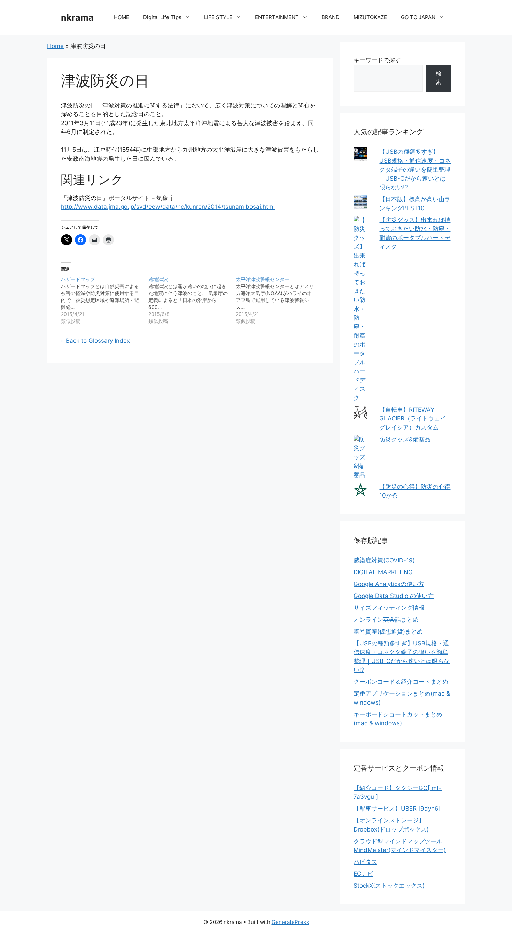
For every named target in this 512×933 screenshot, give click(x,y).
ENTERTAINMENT (277, 17)
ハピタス (365, 861)
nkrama (77, 17)
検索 (439, 78)
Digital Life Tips (162, 17)
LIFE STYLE (218, 17)
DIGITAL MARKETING (383, 572)
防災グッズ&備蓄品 (404, 439)
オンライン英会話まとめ (386, 619)
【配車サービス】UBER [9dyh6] (397, 808)
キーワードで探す (377, 59)
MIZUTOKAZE (370, 17)
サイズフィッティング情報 (389, 607)
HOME (121, 17)
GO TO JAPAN (418, 17)
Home (55, 46)
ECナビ (363, 873)
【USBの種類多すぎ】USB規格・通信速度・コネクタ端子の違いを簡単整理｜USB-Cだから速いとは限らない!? (415, 169)
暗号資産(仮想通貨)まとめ (388, 631)
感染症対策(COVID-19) (384, 560)
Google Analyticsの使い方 (389, 584)
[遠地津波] (192, 300)
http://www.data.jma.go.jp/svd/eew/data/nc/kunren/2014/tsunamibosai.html (168, 206)
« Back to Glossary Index (95, 340)
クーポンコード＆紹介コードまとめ (401, 681)
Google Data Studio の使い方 (394, 595)
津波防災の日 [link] (78, 105)
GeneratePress (290, 922)
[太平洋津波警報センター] (279, 300)
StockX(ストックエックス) (389, 885)
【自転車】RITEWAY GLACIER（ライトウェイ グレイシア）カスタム (412, 418)
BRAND (330, 17)
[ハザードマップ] (104, 300)
